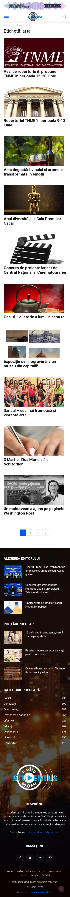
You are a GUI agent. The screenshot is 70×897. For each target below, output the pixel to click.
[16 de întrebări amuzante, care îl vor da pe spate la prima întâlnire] (13, 637)
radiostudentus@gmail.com (43, 832)
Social (42, 871)
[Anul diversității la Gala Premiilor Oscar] (35, 200)
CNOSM (46, 875)
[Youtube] (50, 857)
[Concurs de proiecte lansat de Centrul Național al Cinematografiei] (35, 249)
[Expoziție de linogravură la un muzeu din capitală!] (35, 343)
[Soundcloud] (40, 857)
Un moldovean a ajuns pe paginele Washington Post (34, 510)
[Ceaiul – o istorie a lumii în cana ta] (35, 298)
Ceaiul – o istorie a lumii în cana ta (34, 317)
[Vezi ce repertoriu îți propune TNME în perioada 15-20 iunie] (35, 53)
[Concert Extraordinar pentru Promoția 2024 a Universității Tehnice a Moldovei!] (13, 589)
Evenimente (55, 871)
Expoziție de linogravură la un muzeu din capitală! (30, 363)
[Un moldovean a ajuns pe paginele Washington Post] (35, 490)
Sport (23, 875)
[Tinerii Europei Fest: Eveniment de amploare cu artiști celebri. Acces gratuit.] (13, 571)
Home (10, 871)
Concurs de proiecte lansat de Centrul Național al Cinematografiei (35, 270)
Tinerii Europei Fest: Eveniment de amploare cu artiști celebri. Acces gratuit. (45, 570)
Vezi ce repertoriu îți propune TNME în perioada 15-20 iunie (30, 73)
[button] (6, 16)
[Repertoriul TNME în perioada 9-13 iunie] (35, 102)
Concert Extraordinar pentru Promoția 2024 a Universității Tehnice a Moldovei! (42, 588)
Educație (30, 871)
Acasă (7, 25)
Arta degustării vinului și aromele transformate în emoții (33, 171)
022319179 (37, 887)
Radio (20, 871)
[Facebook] (20, 857)
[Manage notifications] (61, 889)
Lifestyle (34, 875)
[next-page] (46, 533)
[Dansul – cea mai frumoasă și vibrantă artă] (35, 392)
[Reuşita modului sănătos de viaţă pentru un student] (13, 655)
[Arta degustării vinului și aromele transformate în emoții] (35, 151)
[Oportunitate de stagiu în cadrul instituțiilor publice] (13, 607)
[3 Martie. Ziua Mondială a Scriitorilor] (35, 441)
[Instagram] (30, 857)
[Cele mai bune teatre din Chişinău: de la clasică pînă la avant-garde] (13, 673)
